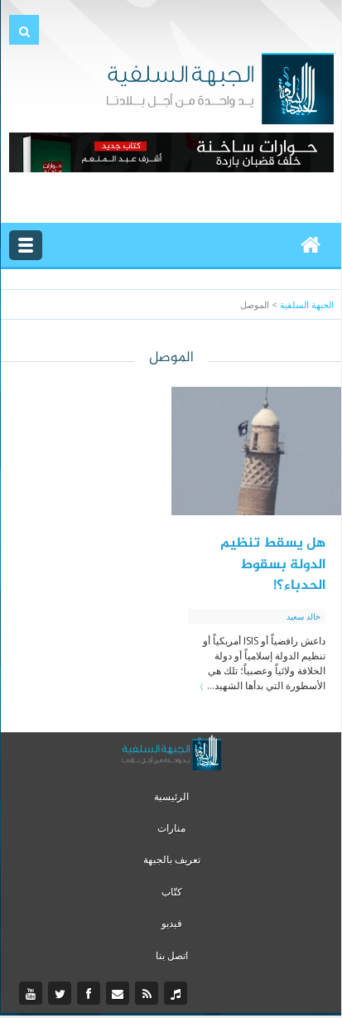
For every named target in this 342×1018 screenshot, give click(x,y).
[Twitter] (61, 994)
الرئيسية (171, 796)
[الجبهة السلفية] (220, 87)
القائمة (25, 245)
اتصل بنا (172, 955)
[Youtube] (32, 994)
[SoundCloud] (177, 994)
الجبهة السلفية (307, 304)
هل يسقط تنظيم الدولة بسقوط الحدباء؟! (272, 564)
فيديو (171, 923)
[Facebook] (90, 994)
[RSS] (148, 994)
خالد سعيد (303, 616)
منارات (171, 828)
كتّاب (171, 892)
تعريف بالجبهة (171, 859)
